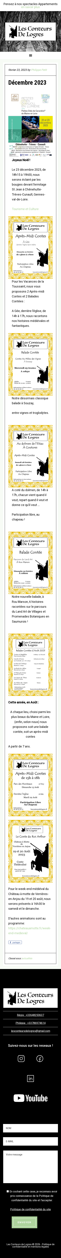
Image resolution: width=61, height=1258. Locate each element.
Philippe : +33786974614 (31, 1023)
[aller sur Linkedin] (30, 1086)
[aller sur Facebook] (39, 1067)
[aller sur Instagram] (21, 1067)
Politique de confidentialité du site (30, 1209)
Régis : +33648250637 (30, 1015)
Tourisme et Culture (25, 209)
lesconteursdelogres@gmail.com (30, 1031)
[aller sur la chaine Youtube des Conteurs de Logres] (30, 1106)
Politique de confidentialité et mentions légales (33, 1245)
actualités (27, 958)
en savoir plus (30, 7)
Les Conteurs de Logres (30, 31)
